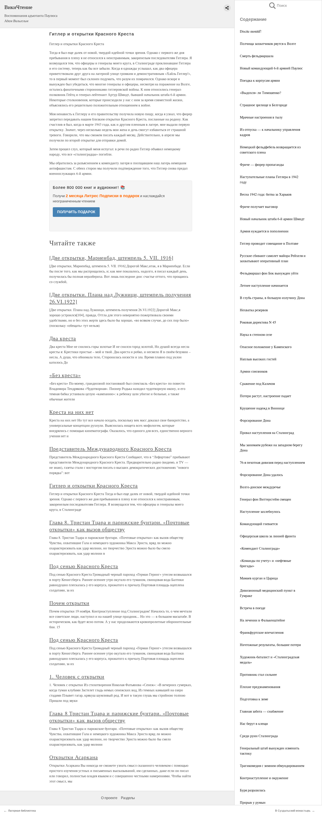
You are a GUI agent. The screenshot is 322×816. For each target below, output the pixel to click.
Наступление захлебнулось (260, 511)
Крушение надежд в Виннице (262, 408)
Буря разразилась (252, 790)
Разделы (128, 798)
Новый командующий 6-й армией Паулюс (271, 68)
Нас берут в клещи (254, 723)
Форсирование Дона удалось (261, 474)
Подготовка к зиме (254, 699)
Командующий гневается (259, 523)
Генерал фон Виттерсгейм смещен (265, 499)
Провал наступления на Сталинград (267, 432)
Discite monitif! (250, 31)
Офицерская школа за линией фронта (268, 536)
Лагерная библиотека (22, 810)
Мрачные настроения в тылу (261, 117)
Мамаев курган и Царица (259, 578)
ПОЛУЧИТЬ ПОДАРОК (76, 212)
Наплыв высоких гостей (258, 359)
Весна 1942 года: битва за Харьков (266, 194)
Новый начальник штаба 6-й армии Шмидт (272, 218)
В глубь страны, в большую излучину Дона (272, 297)
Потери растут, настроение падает (265, 395)
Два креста (62, 338)
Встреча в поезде (252, 607)
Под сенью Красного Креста (83, 566)
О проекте (109, 798)
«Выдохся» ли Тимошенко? (260, 92)
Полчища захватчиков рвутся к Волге (268, 43)
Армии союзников (253, 371)
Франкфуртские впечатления (261, 632)
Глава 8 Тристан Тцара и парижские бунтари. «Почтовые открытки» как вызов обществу (119, 717)
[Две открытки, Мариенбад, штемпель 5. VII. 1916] (111, 257)
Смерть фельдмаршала (256, 55)
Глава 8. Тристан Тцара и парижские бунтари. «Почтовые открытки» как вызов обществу (119, 526)
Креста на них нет (71, 411)
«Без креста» (65, 375)
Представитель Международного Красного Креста (110, 448)
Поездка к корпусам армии (260, 80)
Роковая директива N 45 (258, 322)
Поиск (277, 5)
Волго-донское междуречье (260, 487)
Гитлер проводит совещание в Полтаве (269, 243)
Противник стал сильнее (258, 674)
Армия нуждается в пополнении (264, 231)
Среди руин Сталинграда (259, 735)
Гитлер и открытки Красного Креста (93, 485)
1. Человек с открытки (76, 676)
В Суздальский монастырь (292, 810)
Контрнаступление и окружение (264, 777)
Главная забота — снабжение (261, 711)
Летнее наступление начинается (264, 285)
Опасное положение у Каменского (266, 346)
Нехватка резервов (254, 310)
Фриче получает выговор (259, 206)
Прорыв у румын (252, 802)
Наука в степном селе (256, 334)
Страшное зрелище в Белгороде (263, 105)
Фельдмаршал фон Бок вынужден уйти (269, 273)
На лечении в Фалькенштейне (262, 620)
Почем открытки (69, 602)
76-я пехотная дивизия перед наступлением (272, 462)
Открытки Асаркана (73, 757)
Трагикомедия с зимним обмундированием (272, 765)
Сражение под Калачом (257, 383)
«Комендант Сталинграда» (260, 548)
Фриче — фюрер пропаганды (262, 164)
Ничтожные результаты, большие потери (270, 644)
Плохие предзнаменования (260, 686)
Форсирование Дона (255, 420)
